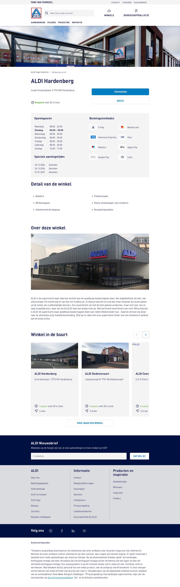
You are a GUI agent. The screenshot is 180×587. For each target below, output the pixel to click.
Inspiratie (118, 492)
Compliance (80, 499)
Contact (77, 477)
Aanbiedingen (120, 481)
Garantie (78, 494)
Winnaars (118, 487)
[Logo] (36, 13)
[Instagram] (50, 530)
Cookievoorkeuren (83, 511)
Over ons (35, 477)
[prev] (136, 334)
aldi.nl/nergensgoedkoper (60, 577)
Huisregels (79, 488)
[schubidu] (61, 530)
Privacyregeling (81, 505)
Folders (117, 498)
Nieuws (34, 505)
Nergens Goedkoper (41, 516)
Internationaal (38, 488)
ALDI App (35, 499)
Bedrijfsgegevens (39, 483)
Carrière (35, 511)
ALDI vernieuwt (38, 494)
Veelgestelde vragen (84, 483)
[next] (145, 334)
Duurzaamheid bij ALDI (85, 516)
